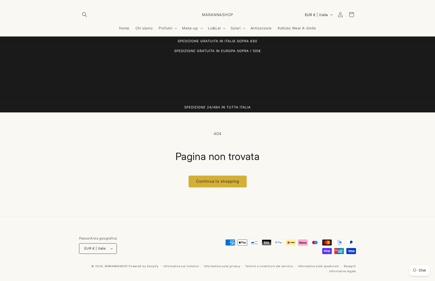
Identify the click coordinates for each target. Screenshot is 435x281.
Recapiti (350, 266)
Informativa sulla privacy (222, 266)
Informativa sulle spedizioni (318, 266)
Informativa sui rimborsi (181, 266)
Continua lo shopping (217, 181)
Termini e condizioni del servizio (269, 266)
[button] (84, 14)
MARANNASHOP (116, 266)
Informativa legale (342, 271)
